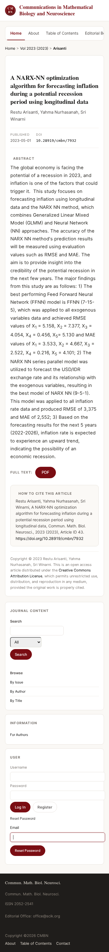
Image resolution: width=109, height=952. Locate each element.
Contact (63, 943)
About (33, 33)
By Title (16, 701)
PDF (45, 472)
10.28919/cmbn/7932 (56, 140)
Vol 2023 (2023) (34, 48)
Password (18, 786)
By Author (17, 691)
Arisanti (59, 48)
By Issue (16, 682)
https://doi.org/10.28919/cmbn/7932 (49, 538)
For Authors (19, 735)
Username (18, 767)
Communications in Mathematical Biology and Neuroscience (50, 10)
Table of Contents (62, 33)
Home (16, 33)
